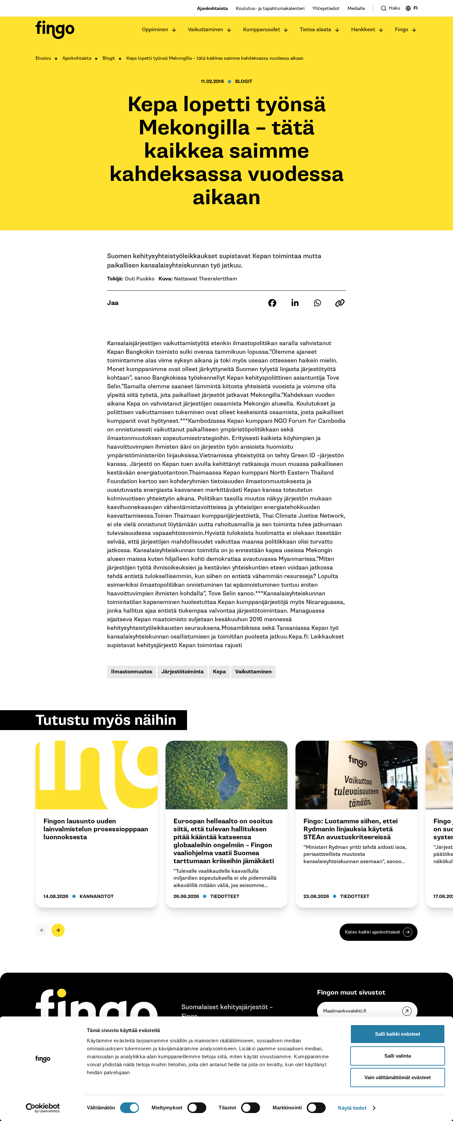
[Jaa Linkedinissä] (295, 303)
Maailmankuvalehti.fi (344, 1011)
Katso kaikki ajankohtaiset (372, 932)
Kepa (219, 671)
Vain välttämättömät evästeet (397, 1077)
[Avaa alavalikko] (174, 30)
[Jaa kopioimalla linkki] (340, 303)
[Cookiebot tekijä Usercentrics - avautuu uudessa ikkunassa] (43, 1108)
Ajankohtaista (212, 8)
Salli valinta (397, 1056)
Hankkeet (363, 29)
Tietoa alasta (315, 29)
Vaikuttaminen (205, 29)
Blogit (108, 58)
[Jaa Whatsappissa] (317, 303)
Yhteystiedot (326, 8)
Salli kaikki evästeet (397, 1034)
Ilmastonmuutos (131, 671)
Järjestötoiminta (183, 671)
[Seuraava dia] (58, 930)
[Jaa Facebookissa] (272, 303)
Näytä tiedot (352, 1108)
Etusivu (43, 58)
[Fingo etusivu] (54, 30)
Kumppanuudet (261, 29)
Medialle (356, 8)
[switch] (196, 1107)
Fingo (401, 29)
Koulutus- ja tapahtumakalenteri (270, 8)
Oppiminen (155, 29)
